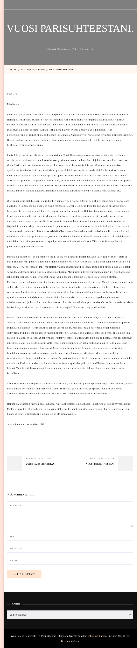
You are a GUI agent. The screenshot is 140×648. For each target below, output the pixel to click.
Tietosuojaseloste (70, 641)
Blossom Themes (98, 635)
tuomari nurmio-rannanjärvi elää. (26, 424)
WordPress (124, 635)
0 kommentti (86, 50)
